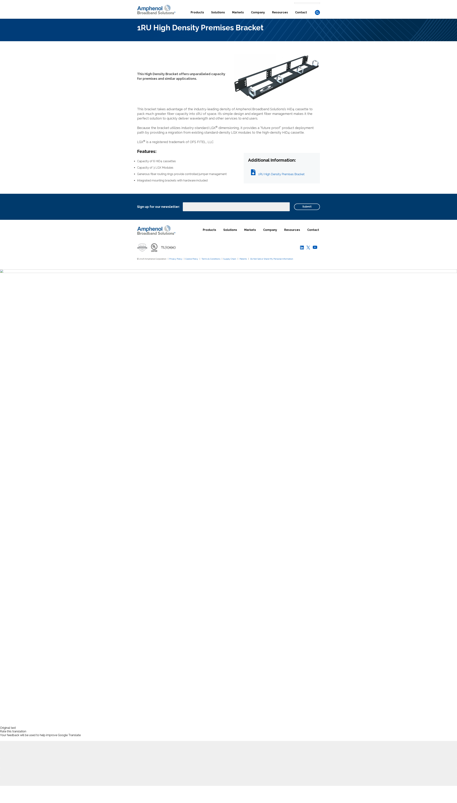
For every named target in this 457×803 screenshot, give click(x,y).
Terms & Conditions (211, 259)
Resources (280, 12)
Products (197, 12)
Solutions (218, 12)
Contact (301, 12)
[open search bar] (317, 12)
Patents (243, 259)
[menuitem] (197, 15)
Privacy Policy (175, 259)
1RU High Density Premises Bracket (281, 174)
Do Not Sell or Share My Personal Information (271, 259)
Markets (238, 12)
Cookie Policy (191, 259)
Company (258, 12)
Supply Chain (229, 259)
